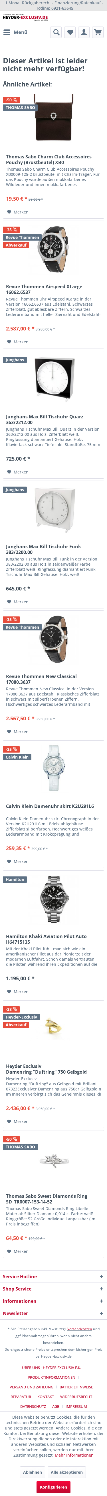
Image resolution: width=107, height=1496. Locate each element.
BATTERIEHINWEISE (76, 1387)
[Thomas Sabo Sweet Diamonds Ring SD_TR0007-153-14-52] (53, 1159)
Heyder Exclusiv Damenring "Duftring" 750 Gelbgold (46, 1069)
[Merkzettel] (70, 32)
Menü (20, 32)
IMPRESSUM (76, 1406)
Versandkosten (79, 1328)
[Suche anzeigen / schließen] (56, 32)
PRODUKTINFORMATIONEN (51, 1377)
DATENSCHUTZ (33, 1406)
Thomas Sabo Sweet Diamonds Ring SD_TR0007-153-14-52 (46, 1199)
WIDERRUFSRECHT (76, 1396)
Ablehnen (32, 1472)
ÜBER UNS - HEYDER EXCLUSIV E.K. (51, 1367)
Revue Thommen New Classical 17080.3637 (41, 679)
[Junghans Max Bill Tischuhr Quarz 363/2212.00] (53, 379)
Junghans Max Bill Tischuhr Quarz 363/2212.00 (44, 419)
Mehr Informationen (74, 1455)
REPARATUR (21, 1396)
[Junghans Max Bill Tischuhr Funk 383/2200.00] (53, 509)
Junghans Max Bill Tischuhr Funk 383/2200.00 (43, 549)
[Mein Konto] (84, 32)
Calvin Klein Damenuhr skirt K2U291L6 (50, 806)
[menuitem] (15, 32)
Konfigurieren (53, 1487)
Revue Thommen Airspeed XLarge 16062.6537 (44, 289)
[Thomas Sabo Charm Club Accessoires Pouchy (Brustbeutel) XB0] (53, 119)
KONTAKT (45, 1396)
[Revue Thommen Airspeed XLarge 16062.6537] (53, 249)
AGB (55, 1406)
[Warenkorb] (98, 32)
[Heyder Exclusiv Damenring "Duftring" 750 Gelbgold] (53, 1029)
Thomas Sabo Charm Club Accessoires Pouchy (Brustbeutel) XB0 (49, 159)
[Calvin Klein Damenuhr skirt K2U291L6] (53, 769)
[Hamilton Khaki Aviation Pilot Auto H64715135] (53, 899)
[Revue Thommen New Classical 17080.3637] (53, 639)
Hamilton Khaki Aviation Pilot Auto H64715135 (46, 939)
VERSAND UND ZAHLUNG (31, 1387)
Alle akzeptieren (67, 1472)
